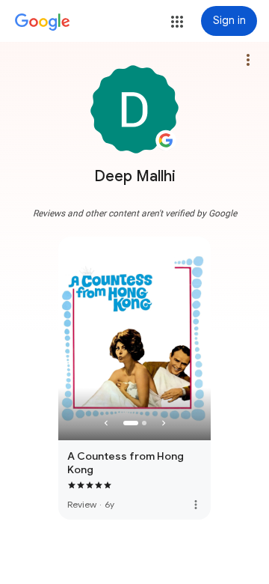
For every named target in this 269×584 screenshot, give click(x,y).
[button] (177, 22)
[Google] (42, 22)
